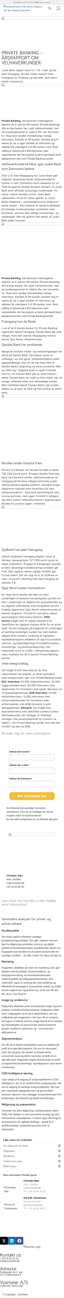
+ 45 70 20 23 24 (9, 1258)
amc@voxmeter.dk (33, 1205)
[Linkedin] (12, 1241)
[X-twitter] (4, 1241)
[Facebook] (19, 1241)
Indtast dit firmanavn (20, 778)
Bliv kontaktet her (32, 796)
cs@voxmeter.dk (15, 883)
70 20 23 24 (30, 2)
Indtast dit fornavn (19, 751)
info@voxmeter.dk (44, 2)
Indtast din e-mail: (19, 765)
